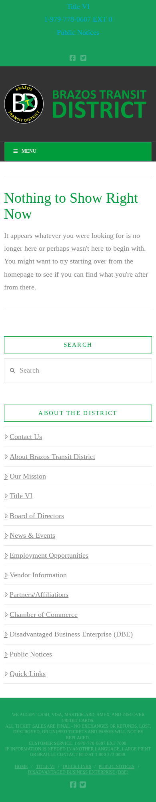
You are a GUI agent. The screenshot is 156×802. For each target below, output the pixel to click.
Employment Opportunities (49, 555)
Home (21, 766)
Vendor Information (38, 575)
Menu (29, 151)
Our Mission (28, 476)
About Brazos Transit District (52, 457)
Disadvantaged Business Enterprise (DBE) (71, 634)
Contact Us (26, 437)
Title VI (78, 6)
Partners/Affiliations (39, 595)
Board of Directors (37, 516)
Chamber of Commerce (44, 614)
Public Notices (78, 32)
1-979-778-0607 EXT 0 (78, 19)
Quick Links (28, 674)
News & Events (32, 535)
